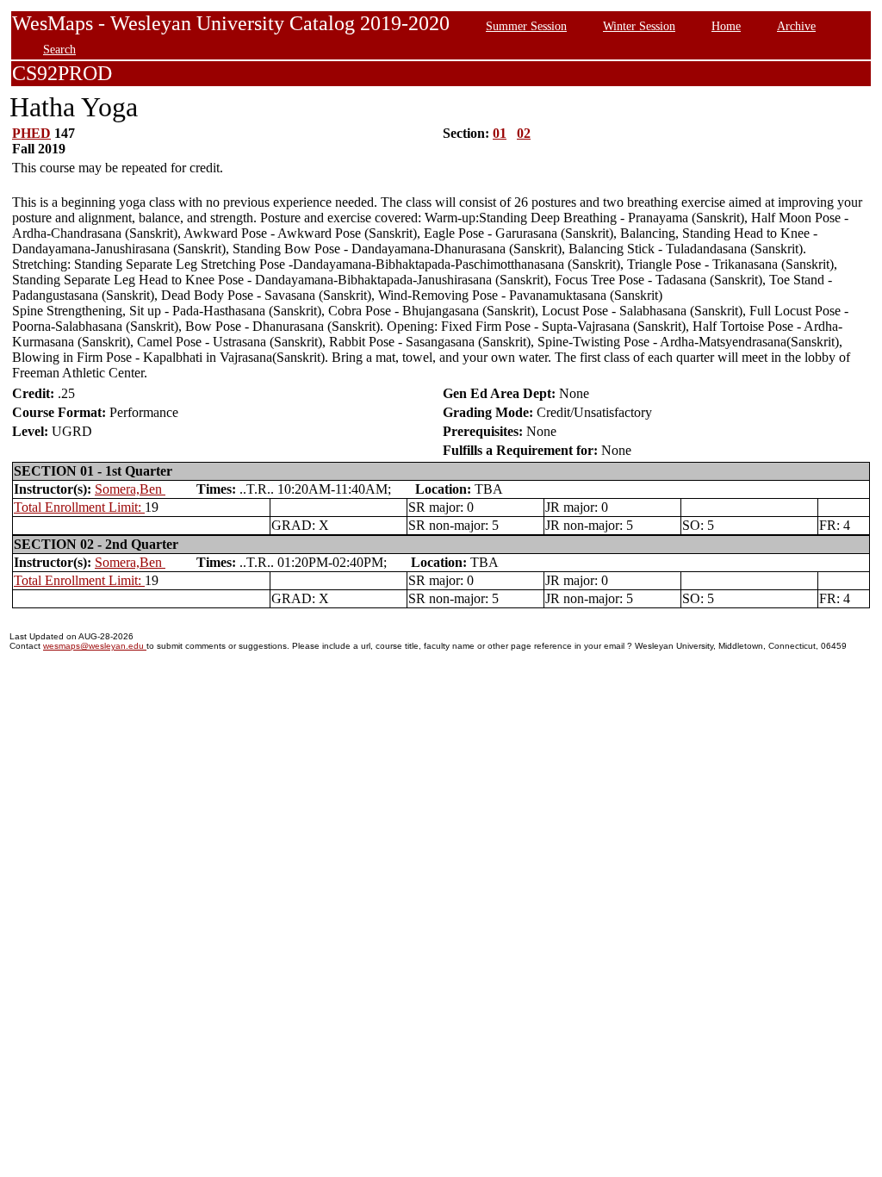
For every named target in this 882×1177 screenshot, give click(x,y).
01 (499, 133)
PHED (31, 133)
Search (59, 49)
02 (524, 133)
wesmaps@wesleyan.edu (94, 646)
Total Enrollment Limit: (79, 507)
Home (726, 26)
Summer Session (526, 26)
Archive (796, 26)
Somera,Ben (130, 489)
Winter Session (639, 26)
